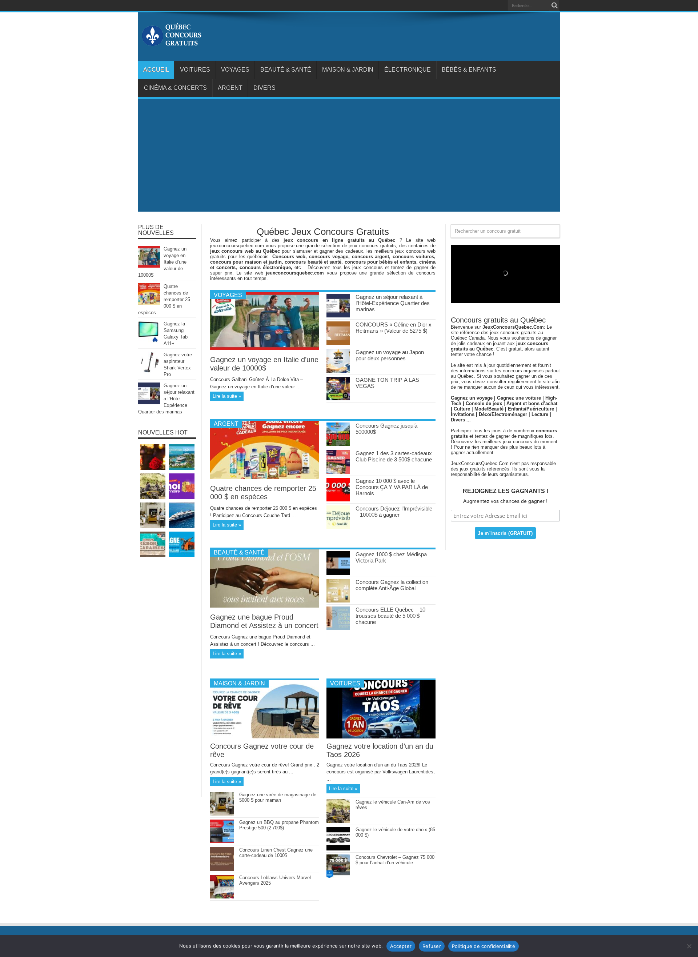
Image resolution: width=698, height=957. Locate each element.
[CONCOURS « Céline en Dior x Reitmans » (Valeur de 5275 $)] (338, 343)
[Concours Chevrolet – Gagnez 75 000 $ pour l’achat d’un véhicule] (338, 876)
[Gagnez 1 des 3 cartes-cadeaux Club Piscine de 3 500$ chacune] (338, 472)
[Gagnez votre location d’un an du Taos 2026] (381, 737)
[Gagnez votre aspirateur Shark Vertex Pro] (149, 372)
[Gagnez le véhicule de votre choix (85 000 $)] (338, 849)
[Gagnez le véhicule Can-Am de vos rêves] (338, 821)
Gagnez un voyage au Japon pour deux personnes (390, 355)
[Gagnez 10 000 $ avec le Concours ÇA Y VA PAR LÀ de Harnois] (338, 499)
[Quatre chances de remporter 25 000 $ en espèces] (264, 477)
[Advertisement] (349, 157)
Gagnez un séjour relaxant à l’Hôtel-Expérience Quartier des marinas (393, 303)
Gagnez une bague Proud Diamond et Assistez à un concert (264, 621)
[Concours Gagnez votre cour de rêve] (264, 737)
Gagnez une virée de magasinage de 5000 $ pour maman (277, 797)
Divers (264, 88)
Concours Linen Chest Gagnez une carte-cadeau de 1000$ (276, 852)
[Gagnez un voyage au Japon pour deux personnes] (338, 371)
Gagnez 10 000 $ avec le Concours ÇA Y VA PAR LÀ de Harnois (392, 487)
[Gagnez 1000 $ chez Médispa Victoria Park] (338, 573)
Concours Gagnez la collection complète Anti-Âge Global (392, 585)
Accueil (156, 70)
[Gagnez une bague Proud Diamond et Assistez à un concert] (264, 606)
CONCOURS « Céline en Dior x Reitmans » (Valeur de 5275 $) (394, 327)
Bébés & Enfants (469, 70)
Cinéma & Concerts (175, 88)
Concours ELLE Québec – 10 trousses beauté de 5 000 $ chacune (390, 615)
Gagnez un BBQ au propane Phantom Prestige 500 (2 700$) (279, 825)
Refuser (431, 946)
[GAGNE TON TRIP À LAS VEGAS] (338, 398)
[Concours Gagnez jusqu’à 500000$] (338, 444)
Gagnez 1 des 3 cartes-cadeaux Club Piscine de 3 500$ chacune (394, 456)
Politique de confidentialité (483, 946)
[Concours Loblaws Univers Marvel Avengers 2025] (222, 897)
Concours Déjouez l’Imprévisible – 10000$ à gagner (394, 511)
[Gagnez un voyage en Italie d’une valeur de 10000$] (264, 348)
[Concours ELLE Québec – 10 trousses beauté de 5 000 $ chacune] (338, 628)
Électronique (407, 70)
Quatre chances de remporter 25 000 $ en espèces (263, 492)
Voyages (235, 70)
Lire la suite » (227, 396)
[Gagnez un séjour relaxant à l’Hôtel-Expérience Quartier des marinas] (338, 316)
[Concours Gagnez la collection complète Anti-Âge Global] (338, 601)
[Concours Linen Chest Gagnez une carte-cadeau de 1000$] (222, 869)
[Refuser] (689, 946)
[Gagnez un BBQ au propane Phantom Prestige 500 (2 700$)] (222, 841)
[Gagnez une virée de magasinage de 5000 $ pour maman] (222, 814)
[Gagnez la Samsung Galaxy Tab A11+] (149, 341)
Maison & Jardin (347, 70)
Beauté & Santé (285, 70)
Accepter (401, 946)
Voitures (195, 70)
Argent (230, 88)
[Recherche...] (554, 5)
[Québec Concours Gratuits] (171, 42)
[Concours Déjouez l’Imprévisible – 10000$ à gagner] (338, 527)
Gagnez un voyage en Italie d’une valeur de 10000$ (264, 364)
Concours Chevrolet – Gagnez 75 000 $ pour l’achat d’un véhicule (395, 859)
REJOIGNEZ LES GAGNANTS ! (505, 491)
